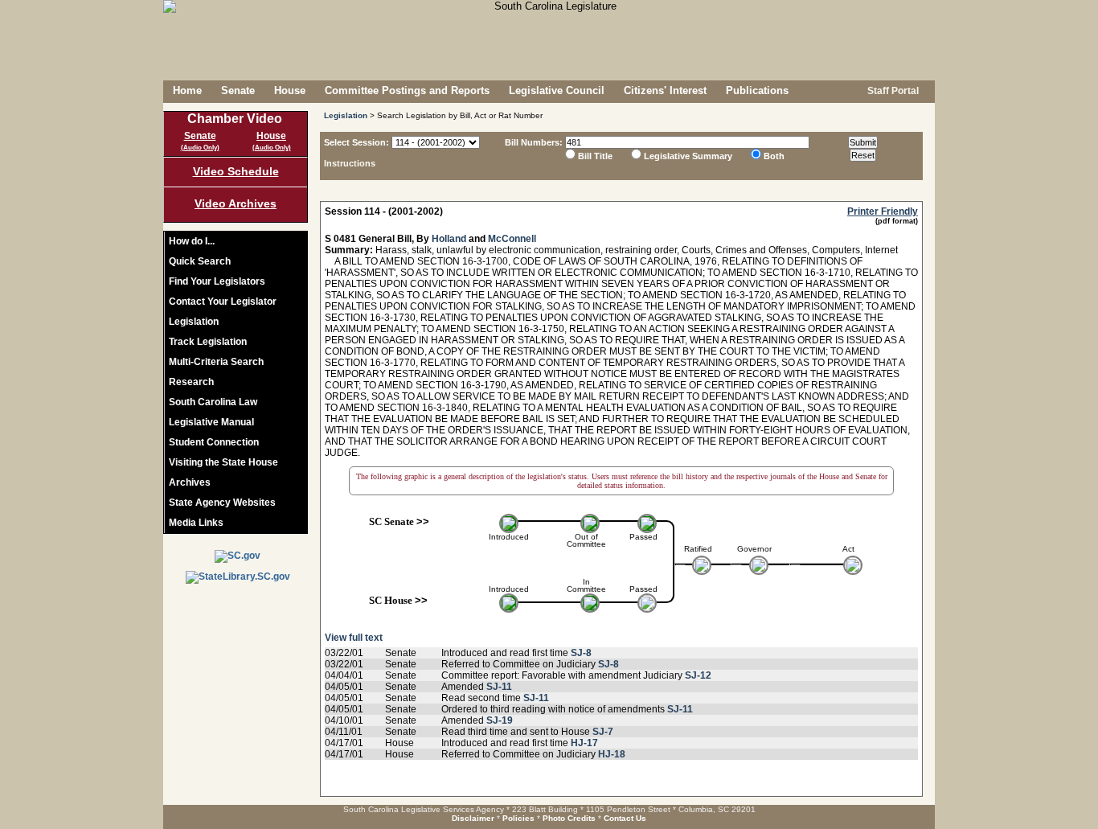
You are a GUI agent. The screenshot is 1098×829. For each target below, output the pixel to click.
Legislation (194, 321)
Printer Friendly (882, 211)
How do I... (192, 241)
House (289, 90)
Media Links (196, 522)
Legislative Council (556, 90)
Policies (518, 818)
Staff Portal (892, 90)
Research (191, 382)
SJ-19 (499, 720)
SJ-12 (698, 675)
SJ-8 (581, 653)
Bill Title (595, 156)
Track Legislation (208, 341)
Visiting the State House (223, 462)
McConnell (512, 238)
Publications (757, 90)
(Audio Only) (200, 147)
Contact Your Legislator (223, 301)
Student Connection (214, 442)
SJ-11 (499, 686)
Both (774, 156)
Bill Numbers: (534, 142)
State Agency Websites (222, 502)
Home (187, 90)
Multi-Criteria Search (216, 361)
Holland (449, 238)
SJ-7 (602, 731)
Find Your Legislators (217, 281)
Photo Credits (569, 818)
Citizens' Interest (665, 90)
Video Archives (236, 203)
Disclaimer (473, 818)
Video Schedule (236, 171)
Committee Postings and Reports (407, 90)
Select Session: (356, 142)
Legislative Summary (688, 156)
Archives (190, 482)
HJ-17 (584, 743)
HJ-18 (611, 754)
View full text (354, 637)
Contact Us (625, 818)
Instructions (349, 163)
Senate (238, 90)
